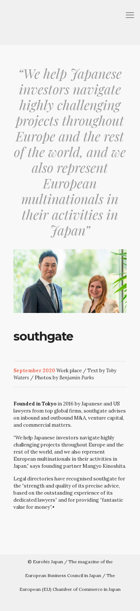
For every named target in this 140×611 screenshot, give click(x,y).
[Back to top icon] (130, 600)
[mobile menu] (130, 15)
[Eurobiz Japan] (70, 22)
